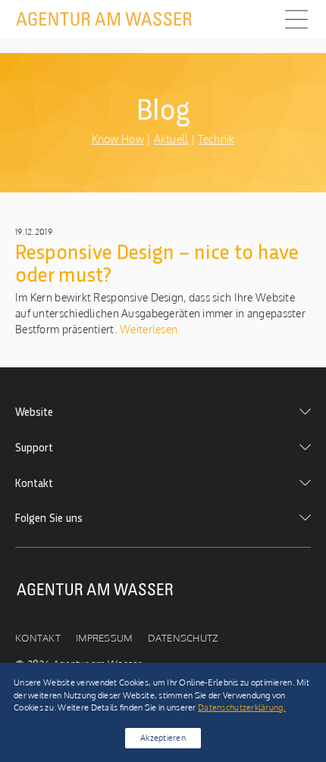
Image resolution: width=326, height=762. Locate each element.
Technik (216, 139)
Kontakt (38, 638)
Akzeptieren (163, 737)
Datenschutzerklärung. (242, 707)
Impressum (104, 638)
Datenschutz (183, 638)
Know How (118, 139)
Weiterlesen (147, 329)
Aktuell (171, 139)
